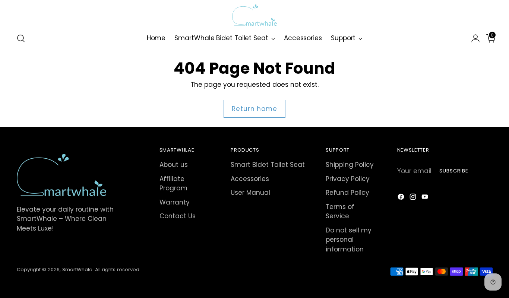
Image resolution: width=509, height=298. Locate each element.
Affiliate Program (173, 183)
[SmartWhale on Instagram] (413, 198)
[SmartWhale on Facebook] (401, 198)
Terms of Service (340, 211)
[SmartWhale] (254, 15)
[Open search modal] (20, 38)
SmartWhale (77, 269)
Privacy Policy (348, 178)
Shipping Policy (350, 164)
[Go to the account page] (472, 38)
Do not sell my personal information (349, 240)
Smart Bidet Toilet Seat (268, 164)
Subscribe (453, 170)
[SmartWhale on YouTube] (425, 198)
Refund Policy (347, 192)
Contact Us (177, 216)
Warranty (174, 202)
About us (173, 164)
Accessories (250, 178)
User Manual (250, 192)
